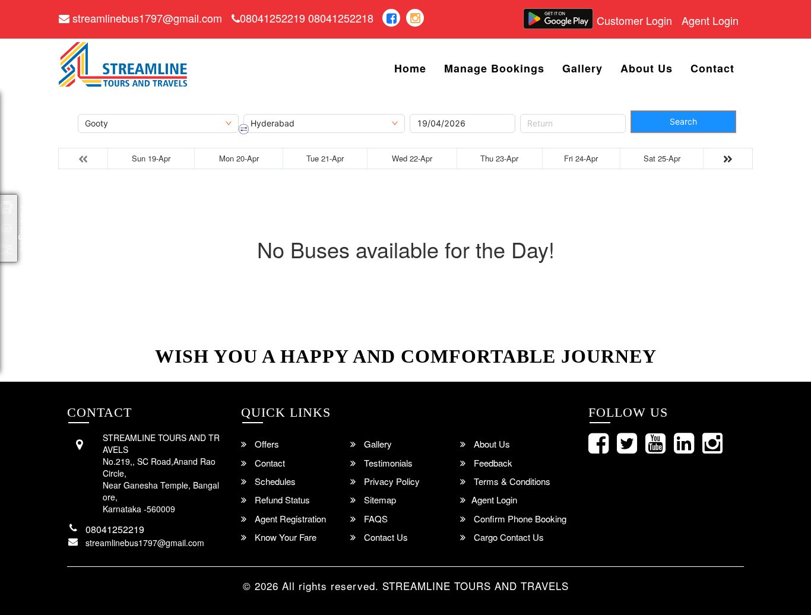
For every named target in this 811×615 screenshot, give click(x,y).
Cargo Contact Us (507, 537)
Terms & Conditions (510, 481)
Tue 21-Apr (325, 158)
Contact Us (385, 537)
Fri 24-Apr (581, 158)
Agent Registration (289, 518)
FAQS (375, 518)
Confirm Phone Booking (518, 518)
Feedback (491, 463)
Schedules (274, 481)
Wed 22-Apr (412, 158)
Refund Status (281, 499)
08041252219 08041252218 (306, 18)
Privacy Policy (391, 481)
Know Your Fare (284, 537)
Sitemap (379, 499)
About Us (646, 69)
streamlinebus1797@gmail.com (145, 18)
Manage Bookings (494, 69)
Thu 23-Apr (499, 158)
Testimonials (387, 463)
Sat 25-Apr (662, 158)
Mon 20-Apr (239, 158)
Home (410, 69)
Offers (265, 444)
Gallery (582, 69)
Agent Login (710, 20)
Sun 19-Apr (151, 158)
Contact (712, 69)
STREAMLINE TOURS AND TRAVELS (475, 585)
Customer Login (634, 20)
